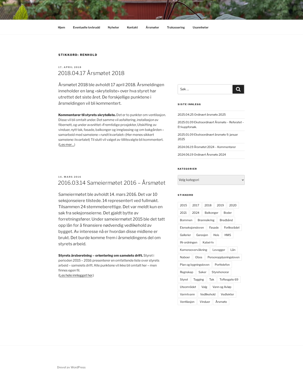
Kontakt (132, 27)
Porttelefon (222, 264)
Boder (228, 212)
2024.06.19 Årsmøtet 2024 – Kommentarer (207, 147)
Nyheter (113, 27)
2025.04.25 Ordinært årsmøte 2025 (202, 114)
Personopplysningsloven (224, 257)
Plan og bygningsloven (194, 264)
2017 (195, 205)
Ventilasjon (187, 301)
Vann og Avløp (222, 287)
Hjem (61, 27)
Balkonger (211, 212)
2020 (233, 205)
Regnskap (186, 272)
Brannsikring (206, 220)
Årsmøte (221, 301)
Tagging (198, 279)
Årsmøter (152, 27)
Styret (184, 279)
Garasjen (202, 235)
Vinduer (205, 301)
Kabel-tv (208, 242)
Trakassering (176, 27)
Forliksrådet (232, 227)
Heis (216, 235)
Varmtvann (187, 294)
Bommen (186, 220)
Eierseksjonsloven (192, 227)
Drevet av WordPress (71, 367)
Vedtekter (227, 294)
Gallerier (185, 235)
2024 (195, 212)
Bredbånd (226, 220)
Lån (232, 249)
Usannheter (201, 27)
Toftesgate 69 (229, 279)
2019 (220, 205)
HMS (227, 235)
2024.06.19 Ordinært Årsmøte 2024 (202, 154)
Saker (202, 272)
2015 (183, 205)
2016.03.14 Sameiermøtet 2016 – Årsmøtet (112, 183)
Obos (198, 257)
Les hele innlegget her (75, 275)
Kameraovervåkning (193, 249)
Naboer (185, 257)
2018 (207, 205)
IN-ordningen (188, 242)
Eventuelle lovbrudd (86, 27)
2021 (183, 212)
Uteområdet (188, 287)
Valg (204, 287)
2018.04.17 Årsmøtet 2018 (91, 73)
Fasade (214, 227)
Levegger (219, 249)
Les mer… (66, 145)
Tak (211, 279)
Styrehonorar (220, 272)
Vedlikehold (207, 294)
